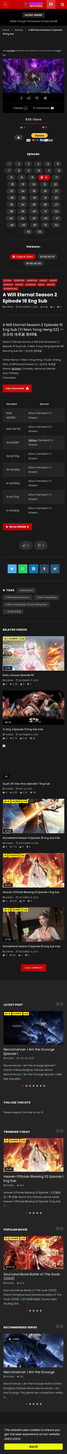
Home (6, 29)
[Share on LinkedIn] (33, 568)
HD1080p (13, 638)
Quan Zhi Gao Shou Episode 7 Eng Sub (26, 783)
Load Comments (33, 967)
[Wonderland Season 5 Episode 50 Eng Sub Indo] (33, 924)
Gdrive (32, 440)
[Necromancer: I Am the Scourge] (33, 1350)
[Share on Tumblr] (44, 568)
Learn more (12, 1438)
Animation (32, 280)
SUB (22, 638)
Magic (41, 284)
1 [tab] (23, 1086)
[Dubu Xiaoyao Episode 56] (33, 653)
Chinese (43, 280)
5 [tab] (37, 1086)
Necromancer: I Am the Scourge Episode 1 (29, 1051)
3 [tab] (30, 1086)
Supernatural (11, 288)
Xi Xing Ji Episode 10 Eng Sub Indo (23, 729)
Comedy (53, 280)
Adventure (19, 280)
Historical (31, 284)
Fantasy (19, 284)
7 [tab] (44, 1086)
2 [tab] (26, 1086)
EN (5, 638)
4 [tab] (33, 1086)
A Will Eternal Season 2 (17, 597)
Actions (19, 29)
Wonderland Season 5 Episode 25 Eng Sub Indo (31, 838)
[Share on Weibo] (55, 568)
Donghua (8, 284)
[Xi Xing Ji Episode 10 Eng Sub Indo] (33, 707)
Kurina (9, 306)
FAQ (58, 51)
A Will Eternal (26, 590)
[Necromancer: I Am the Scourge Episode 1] (33, 1027)
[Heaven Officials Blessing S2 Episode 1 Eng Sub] (33, 870)
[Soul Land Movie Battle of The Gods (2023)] (33, 1252)
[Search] (62, 4)
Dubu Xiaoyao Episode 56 (18, 675)
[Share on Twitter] (12, 568)
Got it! (33, 1446)
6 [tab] (41, 1086)
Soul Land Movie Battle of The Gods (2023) (32, 1276)
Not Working (11, 51)
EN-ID (7, 801)
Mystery (51, 284)
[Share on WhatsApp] (22, 568)
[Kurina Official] (33, 4)
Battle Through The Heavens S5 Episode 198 (33, 21)
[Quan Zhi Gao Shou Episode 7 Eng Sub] (33, 762)
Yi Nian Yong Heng (47, 597)
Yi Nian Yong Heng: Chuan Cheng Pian (26, 604)
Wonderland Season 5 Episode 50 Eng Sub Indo (31, 946)
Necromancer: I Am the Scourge (29, 1372)
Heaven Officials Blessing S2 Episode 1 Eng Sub (31, 892)
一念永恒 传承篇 (13, 611)
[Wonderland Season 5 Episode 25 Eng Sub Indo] (33, 816)
